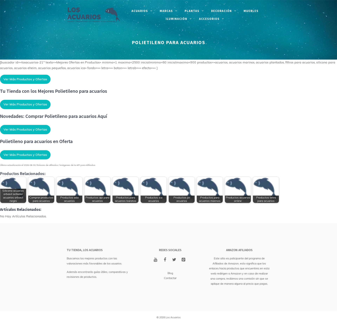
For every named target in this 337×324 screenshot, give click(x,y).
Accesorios (209, 19)
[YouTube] (156, 260)
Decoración (221, 11)
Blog (170, 273)
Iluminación (176, 19)
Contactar (170, 278)
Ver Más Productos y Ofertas (25, 79)
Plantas (192, 11)
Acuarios (139, 11)
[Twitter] (174, 260)
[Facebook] (165, 260)
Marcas (166, 11)
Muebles (251, 11)
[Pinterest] (183, 260)
